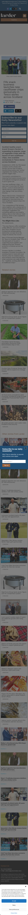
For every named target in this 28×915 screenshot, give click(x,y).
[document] (14, 457)
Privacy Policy (14, 913)
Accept (14, 901)
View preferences (14, 909)
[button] (25, 886)
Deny (14, 905)
